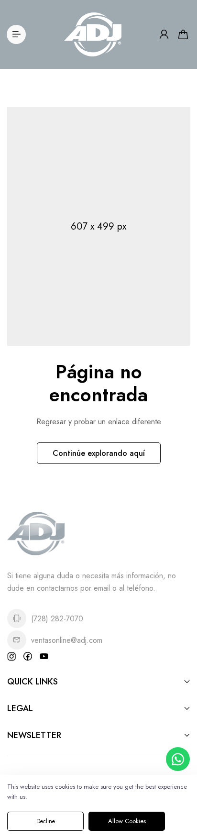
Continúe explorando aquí (99, 453)
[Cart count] (183, 34)
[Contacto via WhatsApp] (178, 759)
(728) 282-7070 (57, 618)
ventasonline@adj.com (66, 640)
